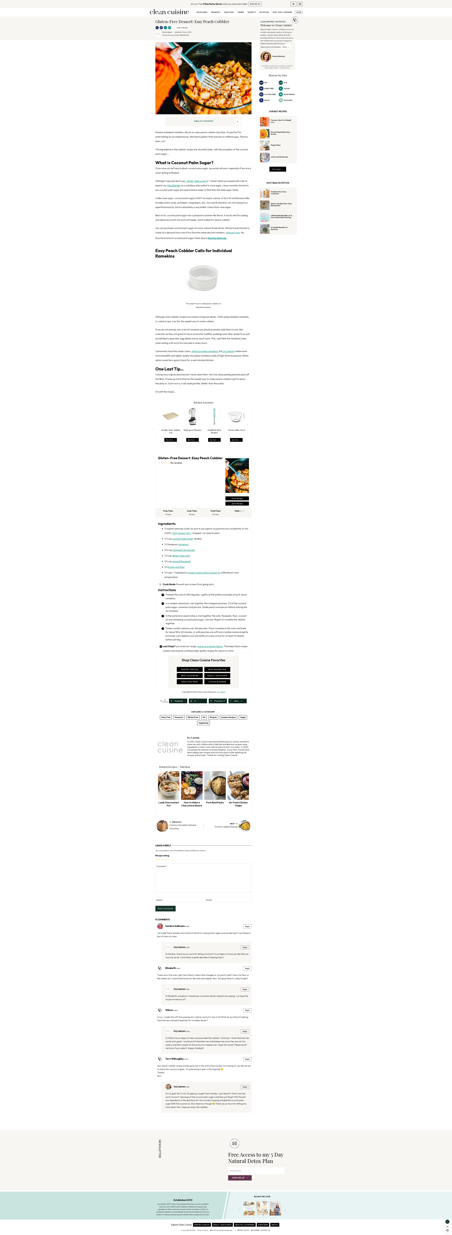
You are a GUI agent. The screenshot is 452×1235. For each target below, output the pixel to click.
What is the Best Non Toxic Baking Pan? (281, 205)
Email (209, 900)
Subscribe (263, 1225)
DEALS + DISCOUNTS (217, 675)
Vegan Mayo (276, 145)
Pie (204, 717)
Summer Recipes (228, 717)
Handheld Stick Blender (214, 431)
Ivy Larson (168, 32)
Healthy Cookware (244, 1225)
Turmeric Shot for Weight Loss (281, 121)
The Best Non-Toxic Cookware (278, 193)
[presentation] (168, 785)
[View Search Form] (293, 4)
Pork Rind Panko (215, 802)
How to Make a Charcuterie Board (191, 804)
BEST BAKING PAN (217, 669)
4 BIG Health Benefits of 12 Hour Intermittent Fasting (281, 216)
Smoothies (229, 12)
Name (160, 900)
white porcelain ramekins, (205, 351)
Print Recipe (237, 498)
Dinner (241, 12)
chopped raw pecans (184, 550)
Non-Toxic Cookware (282, 12)
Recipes (213, 717)
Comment (161, 866)
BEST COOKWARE (189, 675)
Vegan (243, 717)
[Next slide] (247, 424)
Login (298, 12)
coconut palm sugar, (183, 538)
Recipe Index (202, 12)
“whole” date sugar (195, 181)
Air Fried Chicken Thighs (238, 804)
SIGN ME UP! (255, 4)
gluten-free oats (181, 555)
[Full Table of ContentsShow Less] (237, 121)
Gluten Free (193, 717)
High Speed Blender (193, 430)
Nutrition (264, 12)
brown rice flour (176, 566)
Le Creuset (228, 351)
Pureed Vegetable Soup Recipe (280, 133)
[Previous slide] (159, 424)
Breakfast (215, 12)
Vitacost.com (233, 232)
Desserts (252, 12)
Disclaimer (255, 1230)
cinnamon (183, 544)
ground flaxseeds (181, 561)
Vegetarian (203, 723)
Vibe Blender (174, 185)
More (285, 47)
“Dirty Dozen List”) (181, 533)
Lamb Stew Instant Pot (169, 804)
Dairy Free (166, 717)
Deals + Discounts (222, 1225)
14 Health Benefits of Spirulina (279, 228)
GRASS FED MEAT (189, 681)
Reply (247, 926)
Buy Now (169, 440)
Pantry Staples (202, 1225)
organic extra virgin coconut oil (204, 572)
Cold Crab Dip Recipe (279, 157)
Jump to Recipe (182, 28)
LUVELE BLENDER (217, 681)
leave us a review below (210, 646)
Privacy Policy (243, 1230)
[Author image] (158, 34)
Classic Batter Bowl (236, 430)
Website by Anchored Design (221, 1230)
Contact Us (265, 1230)
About (275, 1225)
